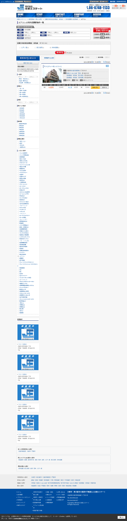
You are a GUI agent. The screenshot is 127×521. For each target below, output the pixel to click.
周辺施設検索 (61, 497)
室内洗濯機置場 (24, 203)
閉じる (122, 517)
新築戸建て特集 (37, 510)
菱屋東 (77, 70)
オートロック (23, 279)
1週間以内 (22, 147)
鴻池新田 (21, 460)
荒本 (79, 73)
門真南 (43, 485)
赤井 (72, 480)
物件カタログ (21, 505)
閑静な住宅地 (23, 161)
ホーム (19, 492)
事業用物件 (50, 502)
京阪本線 (93, 483)
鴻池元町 (77, 480)
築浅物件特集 (37, 502)
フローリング (23, 205)
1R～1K (21, 88)
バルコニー (22, 213)
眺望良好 (22, 180)
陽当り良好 (22, 159)
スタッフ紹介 (61, 494)
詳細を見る (95, 87)
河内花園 (55, 47)
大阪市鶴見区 (22, 451)
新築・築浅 (50, 492)
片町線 (33, 483)
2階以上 (21, 303)
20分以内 (22, 118)
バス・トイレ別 (24, 241)
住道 (39, 485)
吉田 (43, 460)
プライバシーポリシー (23, 497)
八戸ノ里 (25, 47)
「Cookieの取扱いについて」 (20, 518)
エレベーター (23, 219)
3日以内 (21, 145)
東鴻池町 (46, 480)
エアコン (22, 256)
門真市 (33, 451)
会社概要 (20, 494)
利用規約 (20, 500)
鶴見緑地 (68, 485)
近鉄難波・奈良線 (72, 75)
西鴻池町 (57, 480)
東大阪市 (73, 70)
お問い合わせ (61, 492)
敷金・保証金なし (24, 79)
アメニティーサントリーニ (53, 66)
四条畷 (74, 485)
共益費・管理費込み (25, 82)
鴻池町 (41, 480)
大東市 (29, 451)
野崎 (55, 485)
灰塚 (36, 480)
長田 (36, 460)
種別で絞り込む (28, 63)
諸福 (32, 480)
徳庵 (25, 460)
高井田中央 (31, 460)
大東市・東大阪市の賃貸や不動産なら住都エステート (86, 492)
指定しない (22, 141)
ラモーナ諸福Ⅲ (22, 344)
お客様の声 (60, 500)
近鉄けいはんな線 (72, 73)
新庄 (62, 480)
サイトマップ (21, 502)
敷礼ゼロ (49, 494)
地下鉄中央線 (65, 483)
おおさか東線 (74, 483)
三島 (52, 480)
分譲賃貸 (49, 500)
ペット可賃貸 (50, 497)
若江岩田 (40, 47)
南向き (21, 311)
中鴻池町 (67, 480)
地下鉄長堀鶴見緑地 (54, 483)
